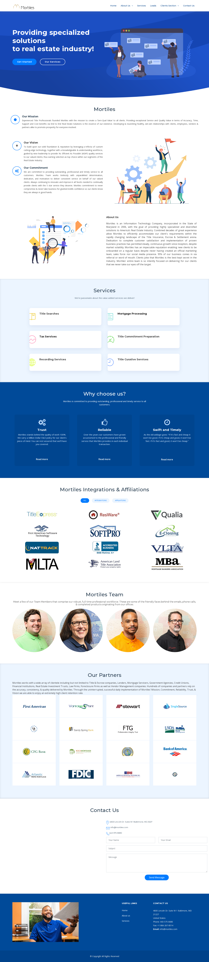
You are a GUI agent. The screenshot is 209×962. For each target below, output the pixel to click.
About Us (125, 5)
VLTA (167, 546)
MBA (167, 563)
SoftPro (104, 529)
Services (141, 5)
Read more (42, 459)
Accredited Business (104, 545)
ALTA (104, 561)
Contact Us (188, 5)
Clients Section (168, 5)
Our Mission (30, 116)
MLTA (41, 563)
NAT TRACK (42, 545)
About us (126, 915)
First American (42, 529)
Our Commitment (36, 167)
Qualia (167, 512)
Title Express (42, 512)
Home (113, 5)
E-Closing (167, 529)
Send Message (156, 877)
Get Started (24, 62)
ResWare (104, 512)
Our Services (52, 62)
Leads (153, 5)
